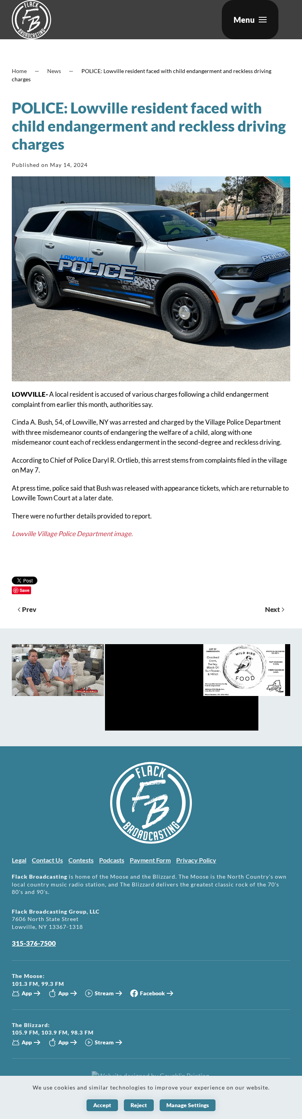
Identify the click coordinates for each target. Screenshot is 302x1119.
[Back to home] (31, 19)
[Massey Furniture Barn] (58, 669)
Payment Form (150, 860)
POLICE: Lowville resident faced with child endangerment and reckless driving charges (149, 126)
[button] (250, 19)
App (27, 993)
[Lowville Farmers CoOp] (244, 669)
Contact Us (47, 860)
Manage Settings (187, 1105)
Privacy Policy (196, 860)
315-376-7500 (34, 943)
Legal (19, 860)
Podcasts (111, 860)
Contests (81, 860)
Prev (29, 609)
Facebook (152, 993)
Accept (102, 1105)
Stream (104, 993)
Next (272, 609)
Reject (139, 1105)
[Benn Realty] (181, 686)
